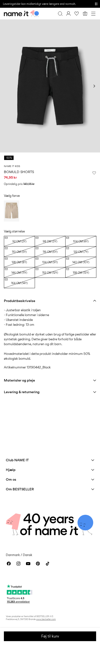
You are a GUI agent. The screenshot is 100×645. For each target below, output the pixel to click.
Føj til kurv (50, 636)
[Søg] (60, 13)
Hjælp (11, 470)
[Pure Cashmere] (11, 210)
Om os (11, 479)
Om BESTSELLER (20, 489)
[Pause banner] (96, 4)
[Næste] (94, 86)
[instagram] (18, 563)
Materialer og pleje (19, 380)
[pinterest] (38, 563)
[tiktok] (47, 563)
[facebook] (9, 563)
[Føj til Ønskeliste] (94, 173)
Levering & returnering (22, 392)
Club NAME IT (17, 460)
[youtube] (28, 563)
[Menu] (93, 13)
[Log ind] (68, 13)
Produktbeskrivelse (19, 301)
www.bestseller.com (46, 619)
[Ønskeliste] (77, 13)
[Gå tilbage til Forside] (21, 13)
